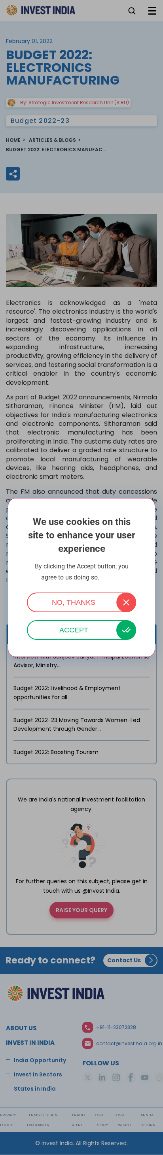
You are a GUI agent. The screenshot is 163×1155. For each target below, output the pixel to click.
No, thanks (73, 602)
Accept (73, 630)
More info (111, 578)
